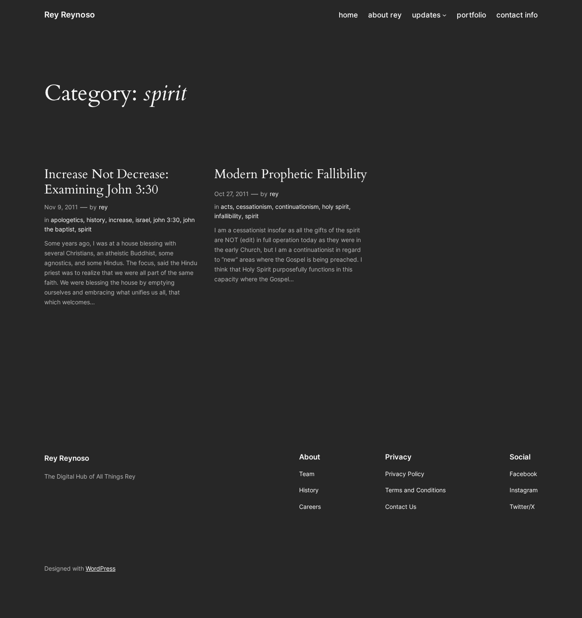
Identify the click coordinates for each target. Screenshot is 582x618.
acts (227, 206)
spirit (85, 229)
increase (120, 219)
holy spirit (335, 206)
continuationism (297, 206)
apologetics (67, 219)
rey (103, 207)
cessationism (254, 206)
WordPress (100, 568)
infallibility (228, 215)
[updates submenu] (444, 15)
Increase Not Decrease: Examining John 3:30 (106, 182)
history (95, 219)
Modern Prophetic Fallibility (290, 174)
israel (142, 219)
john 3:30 (166, 219)
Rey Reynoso (69, 14)
